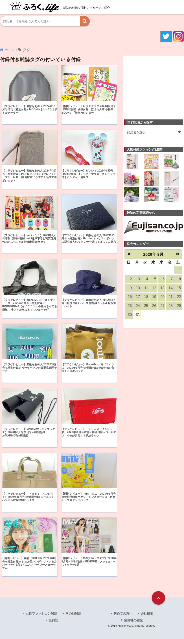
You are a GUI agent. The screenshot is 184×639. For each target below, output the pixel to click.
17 (138, 297)
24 (138, 306)
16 (130, 297)
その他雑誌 (73, 613)
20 (162, 297)
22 (179, 297)
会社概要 (147, 613)
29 (179, 306)
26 (154, 306)
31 (138, 315)
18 (146, 297)
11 (146, 288)
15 (179, 288)
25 (146, 306)
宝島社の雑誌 (133, 620)
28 (171, 306)
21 (171, 297)
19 (154, 297)
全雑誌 (53, 620)
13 (162, 288)
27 (162, 306)
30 (130, 315)
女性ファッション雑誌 (41, 613)
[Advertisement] (154, 85)
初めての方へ (123, 613)
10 (138, 288)
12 (154, 288)
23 (130, 306)
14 (171, 288)
